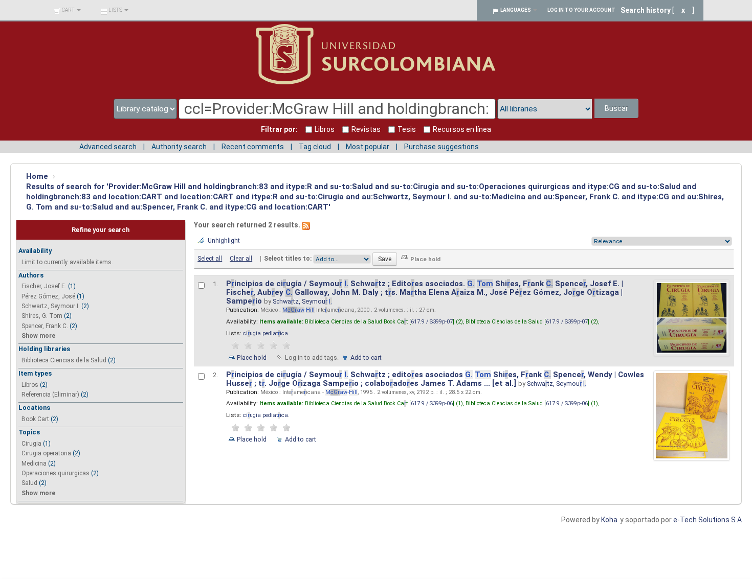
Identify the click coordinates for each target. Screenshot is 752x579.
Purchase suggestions (441, 147)
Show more (38, 335)
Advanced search (108, 147)
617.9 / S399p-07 (432, 321)
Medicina (34, 463)
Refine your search (100, 230)
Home (37, 176)
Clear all (241, 258)
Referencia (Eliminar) (50, 394)
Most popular (367, 147)
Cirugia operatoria (46, 453)
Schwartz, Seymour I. (50, 306)
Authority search (179, 147)
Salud (29, 483)
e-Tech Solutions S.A (707, 520)
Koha (609, 520)
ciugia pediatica (265, 333)
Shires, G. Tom (41, 315)
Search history (646, 10)
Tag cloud (315, 147)
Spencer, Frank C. (44, 326)
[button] (67, 10)
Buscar (616, 108)
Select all (209, 258)
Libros (29, 384)
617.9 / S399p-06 (432, 403)
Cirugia (31, 443)
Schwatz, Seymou (302, 301)
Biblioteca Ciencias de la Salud (63, 360)
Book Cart (35, 419)
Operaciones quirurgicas (55, 473)
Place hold (252, 357)
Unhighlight (224, 240)
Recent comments (253, 147)
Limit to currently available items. (67, 262)
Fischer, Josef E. (44, 286)
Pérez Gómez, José (48, 296)
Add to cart (366, 357)
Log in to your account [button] (581, 10)
